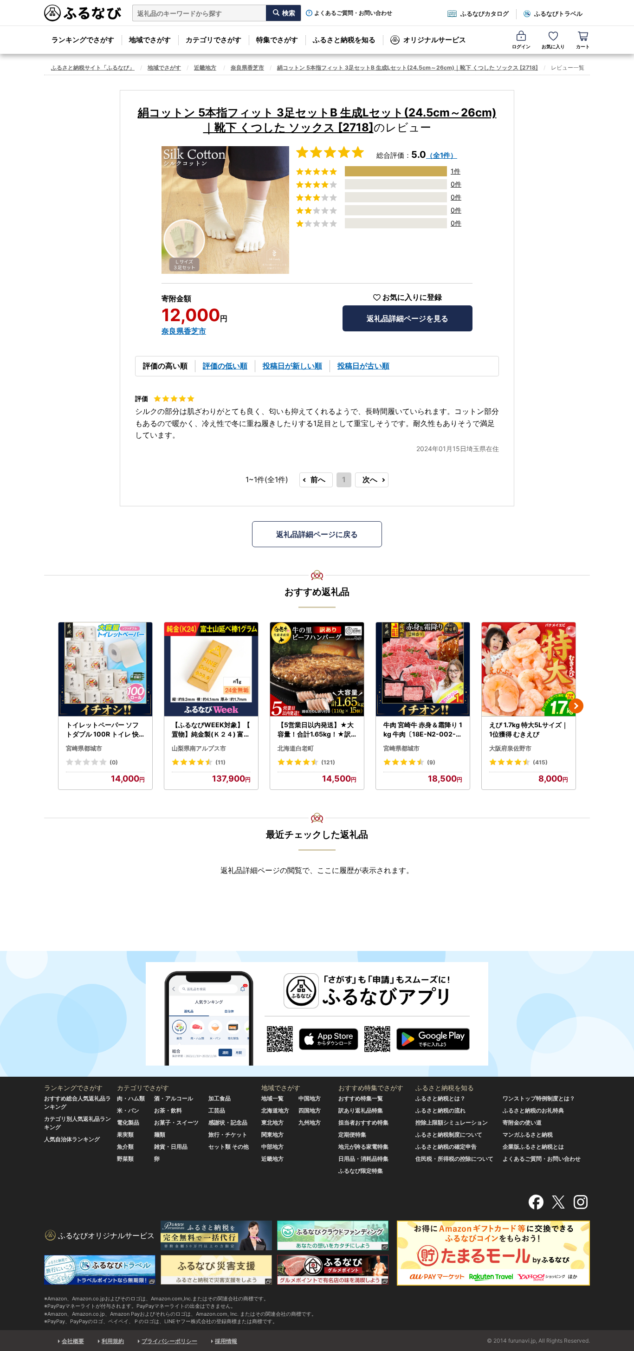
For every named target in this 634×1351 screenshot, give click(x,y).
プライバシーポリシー (169, 1341)
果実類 (125, 1134)
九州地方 (309, 1122)
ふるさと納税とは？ (440, 1098)
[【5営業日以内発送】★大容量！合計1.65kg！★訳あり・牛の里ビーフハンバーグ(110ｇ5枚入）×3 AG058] (317, 669)
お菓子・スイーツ (176, 1122)
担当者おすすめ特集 (363, 1122)
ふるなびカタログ (484, 13)
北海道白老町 (296, 748)
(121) (328, 762)
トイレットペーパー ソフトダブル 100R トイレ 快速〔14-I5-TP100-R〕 (102, 729)
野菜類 (125, 1158)
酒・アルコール (173, 1098)
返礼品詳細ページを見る (407, 318)
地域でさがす (150, 39)
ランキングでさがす (83, 39)
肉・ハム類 (131, 1098)
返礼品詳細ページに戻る (317, 534)
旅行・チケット (227, 1134)
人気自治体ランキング (72, 1139)
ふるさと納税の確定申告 (446, 1146)
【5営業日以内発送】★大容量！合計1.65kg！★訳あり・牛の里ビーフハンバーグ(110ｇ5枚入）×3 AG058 (317, 729)
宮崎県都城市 (84, 748)
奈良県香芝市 (247, 67)
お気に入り (553, 46)
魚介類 (125, 1146)
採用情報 (226, 1341)
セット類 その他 (228, 1146)
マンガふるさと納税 (528, 1134)
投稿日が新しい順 (292, 365)
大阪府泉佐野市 (510, 748)
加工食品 (219, 1098)
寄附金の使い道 (522, 1122)
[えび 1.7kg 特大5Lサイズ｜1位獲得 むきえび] (529, 669)
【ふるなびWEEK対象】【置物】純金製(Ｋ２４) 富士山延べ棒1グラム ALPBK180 (211, 729)
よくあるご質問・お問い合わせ (353, 13)
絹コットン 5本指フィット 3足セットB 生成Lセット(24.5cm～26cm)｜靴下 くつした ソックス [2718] (407, 67)
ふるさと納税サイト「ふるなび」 (93, 67)
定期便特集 (352, 1134)
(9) (431, 762)
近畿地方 (205, 67)
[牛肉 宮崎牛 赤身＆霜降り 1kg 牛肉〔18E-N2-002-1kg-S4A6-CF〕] (423, 669)
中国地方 (309, 1098)
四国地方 (309, 1110)
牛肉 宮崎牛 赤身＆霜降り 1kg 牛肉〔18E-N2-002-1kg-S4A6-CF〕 (422, 729)
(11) (220, 762)
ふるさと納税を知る (344, 39)
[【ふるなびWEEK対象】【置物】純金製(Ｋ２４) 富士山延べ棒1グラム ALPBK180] (211, 669)
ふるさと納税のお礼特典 (533, 1110)
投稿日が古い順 (363, 365)
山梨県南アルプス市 (199, 748)
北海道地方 (275, 1110)
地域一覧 (272, 1098)
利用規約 (113, 1341)
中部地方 (272, 1146)
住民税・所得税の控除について (454, 1158)
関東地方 (272, 1134)
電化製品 (128, 1122)
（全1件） (441, 155)
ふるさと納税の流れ (440, 1110)
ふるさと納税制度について (448, 1134)
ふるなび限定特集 (360, 1170)
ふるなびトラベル (558, 13)
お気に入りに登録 (412, 297)
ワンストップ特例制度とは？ (539, 1098)
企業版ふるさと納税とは (533, 1146)
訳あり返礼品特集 (360, 1110)
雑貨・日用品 (171, 1146)
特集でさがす (277, 39)
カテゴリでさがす (213, 39)
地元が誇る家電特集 (363, 1146)
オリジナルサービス (434, 39)
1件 (455, 171)
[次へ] (576, 705)
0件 (456, 184)
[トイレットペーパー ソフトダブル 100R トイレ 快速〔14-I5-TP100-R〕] (105, 669)
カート (583, 46)
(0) (114, 762)
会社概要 (73, 1341)
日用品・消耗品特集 (363, 1158)
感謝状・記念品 (227, 1122)
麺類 (159, 1134)
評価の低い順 (225, 365)
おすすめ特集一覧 (360, 1098)
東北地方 (272, 1122)
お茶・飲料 (168, 1110)
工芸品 (216, 1110)
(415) (540, 762)
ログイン (521, 46)
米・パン (128, 1110)
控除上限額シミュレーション (451, 1122)
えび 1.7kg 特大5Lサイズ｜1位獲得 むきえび (528, 729)
